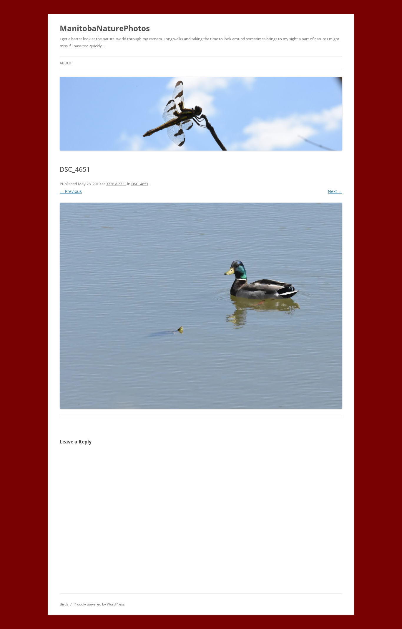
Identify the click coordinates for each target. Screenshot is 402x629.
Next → (335, 191)
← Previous (71, 191)
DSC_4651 (139, 183)
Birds (64, 604)
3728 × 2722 (116, 183)
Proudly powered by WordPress (99, 604)
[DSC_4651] (201, 306)
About (66, 63)
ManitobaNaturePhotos (105, 28)
